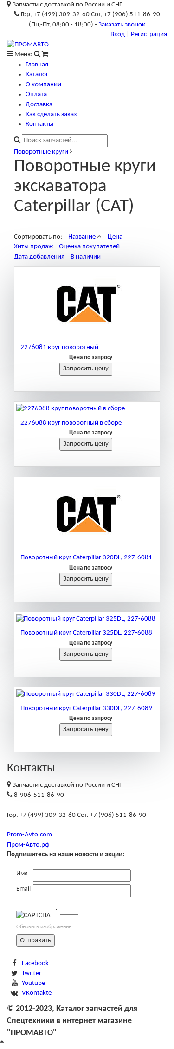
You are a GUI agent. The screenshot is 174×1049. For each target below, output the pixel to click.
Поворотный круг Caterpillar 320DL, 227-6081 (86, 557)
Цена (115, 236)
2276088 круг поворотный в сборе (71, 423)
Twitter (31, 973)
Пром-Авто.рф (28, 845)
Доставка (39, 104)
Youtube (33, 983)
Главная (37, 64)
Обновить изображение (43, 927)
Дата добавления (39, 256)
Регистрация (149, 34)
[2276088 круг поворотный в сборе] (87, 409)
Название (82, 236)
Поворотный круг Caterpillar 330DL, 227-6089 (86, 708)
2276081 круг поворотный (59, 347)
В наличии (86, 256)
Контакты (39, 124)
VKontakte (37, 993)
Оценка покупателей (89, 246)
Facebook (35, 963)
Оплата (36, 94)
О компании (43, 84)
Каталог (37, 74)
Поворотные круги (41, 152)
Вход (117, 34)
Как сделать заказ (51, 114)
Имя (22, 873)
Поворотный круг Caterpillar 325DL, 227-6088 (86, 632)
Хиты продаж (33, 246)
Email (23, 889)
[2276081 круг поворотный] (87, 303)
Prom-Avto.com (29, 834)
